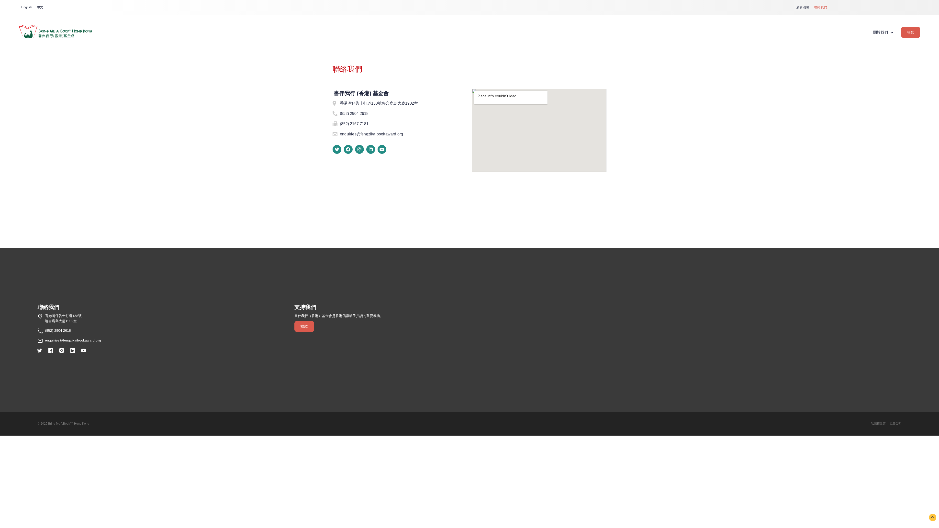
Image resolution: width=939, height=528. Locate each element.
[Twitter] (337, 149)
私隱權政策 (878, 423)
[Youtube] (382, 149)
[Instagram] (359, 149)
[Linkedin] (370, 149)
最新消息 (802, 7)
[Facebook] (348, 149)
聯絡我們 (820, 7)
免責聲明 (896, 423)
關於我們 (880, 32)
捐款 (910, 32)
